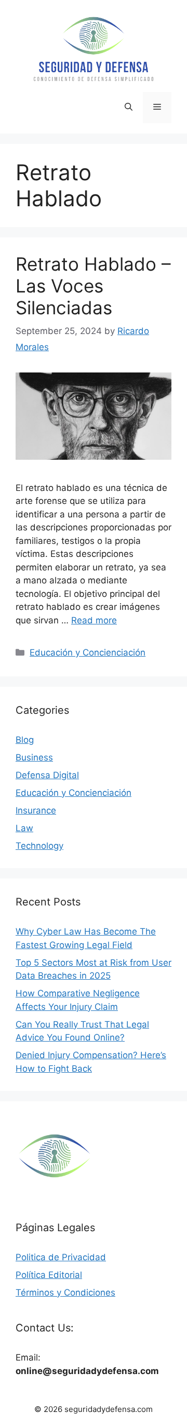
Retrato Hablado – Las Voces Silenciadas (93, 285)
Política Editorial (49, 1275)
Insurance (36, 810)
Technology (39, 846)
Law (24, 828)
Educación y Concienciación (87, 652)
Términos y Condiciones (65, 1292)
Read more (94, 620)
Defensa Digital (47, 775)
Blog (25, 740)
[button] (128, 107)
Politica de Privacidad (61, 1257)
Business (34, 757)
